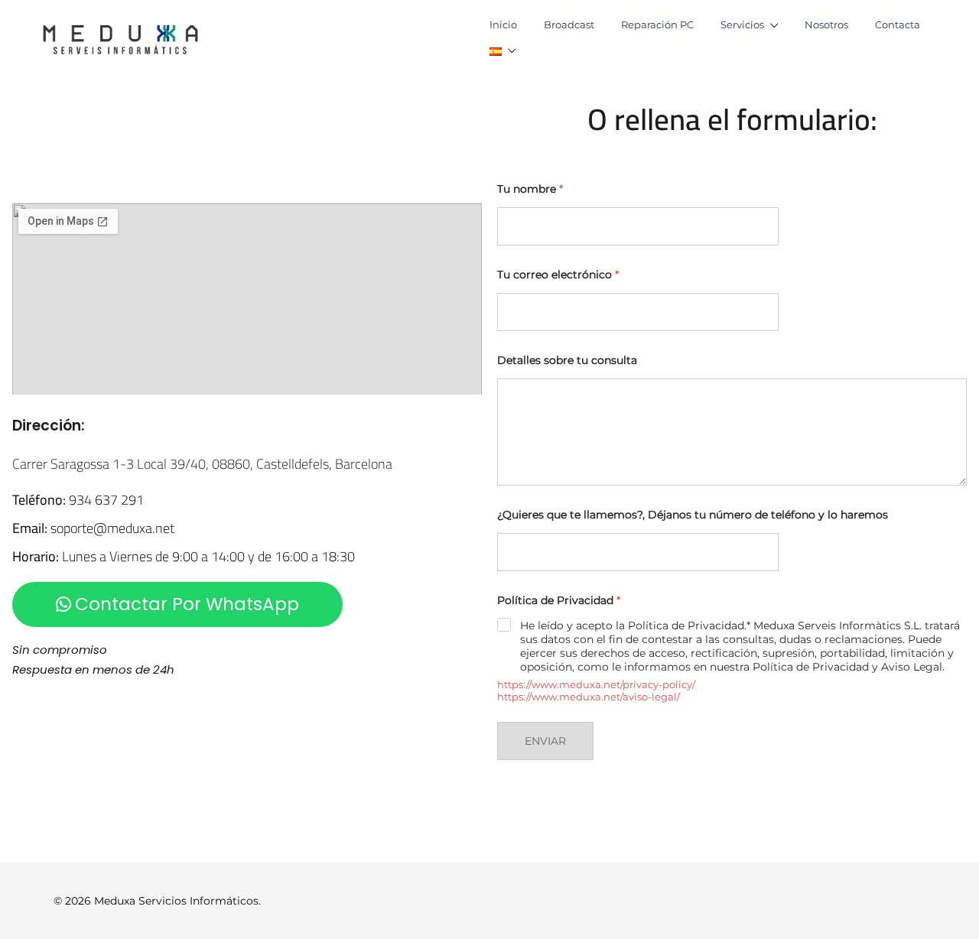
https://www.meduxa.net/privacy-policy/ (596, 684)
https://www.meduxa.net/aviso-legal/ (588, 696)
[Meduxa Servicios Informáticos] (120, 37)
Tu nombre (530, 189)
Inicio (503, 24)
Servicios (742, 24)
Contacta (897, 24)
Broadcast (569, 24)
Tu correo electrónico (558, 274)
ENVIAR (545, 741)
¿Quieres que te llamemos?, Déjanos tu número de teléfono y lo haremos (692, 514)
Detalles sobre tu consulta (567, 360)
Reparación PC (657, 24)
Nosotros (826, 24)
